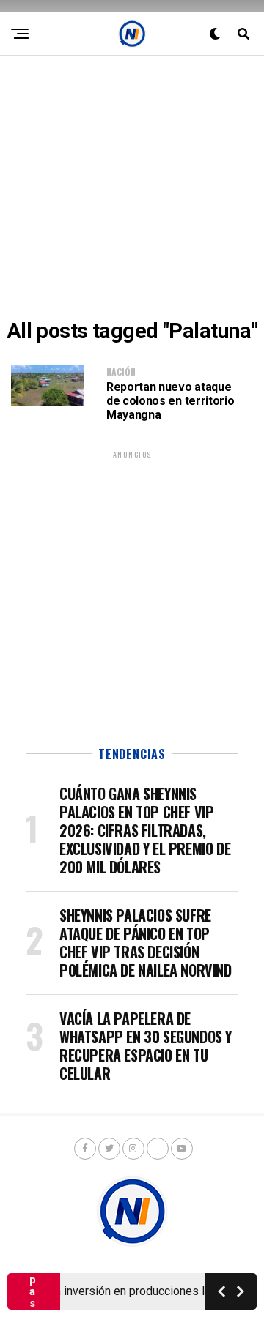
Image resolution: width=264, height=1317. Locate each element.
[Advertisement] (132, 187)
